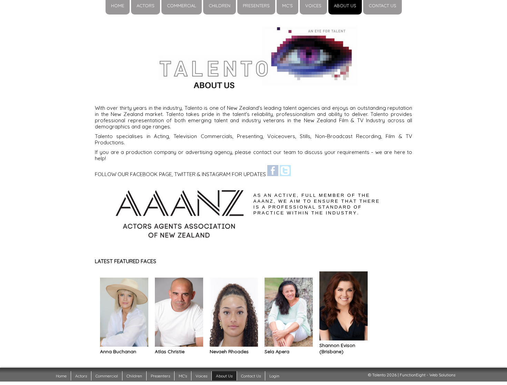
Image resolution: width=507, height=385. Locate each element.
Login (274, 375)
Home (61, 375)
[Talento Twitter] (285, 174)
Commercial (107, 375)
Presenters (160, 375)
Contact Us (251, 375)
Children (134, 375)
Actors (81, 375)
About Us (224, 375)
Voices (201, 375)
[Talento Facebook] (272, 174)
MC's (183, 375)
